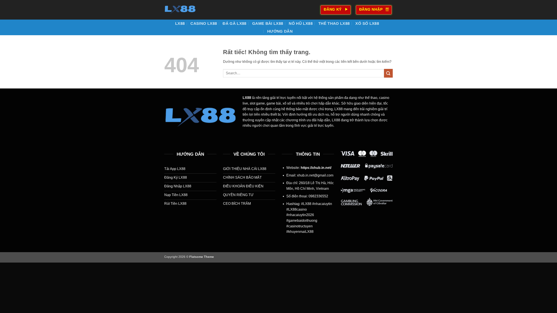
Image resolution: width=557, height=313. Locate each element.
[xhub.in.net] (186, 10)
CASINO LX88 (203, 23)
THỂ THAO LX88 (334, 23)
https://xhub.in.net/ (316, 168)
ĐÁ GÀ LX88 (235, 23)
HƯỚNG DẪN (280, 31)
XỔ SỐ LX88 (367, 23)
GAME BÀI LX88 (267, 23)
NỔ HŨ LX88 (301, 23)
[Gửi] (388, 73)
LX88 (180, 23)
